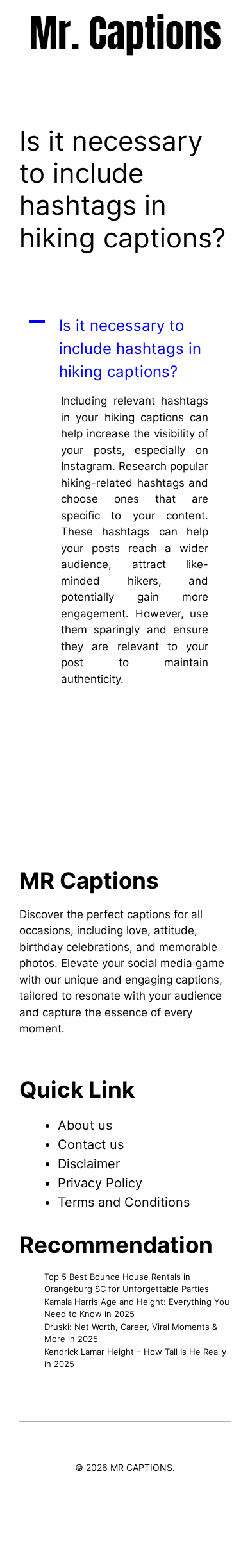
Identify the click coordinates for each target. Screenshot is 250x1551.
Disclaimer (89, 1163)
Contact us (91, 1144)
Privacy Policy (100, 1183)
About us (85, 1125)
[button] (125, 349)
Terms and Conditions (124, 1202)
